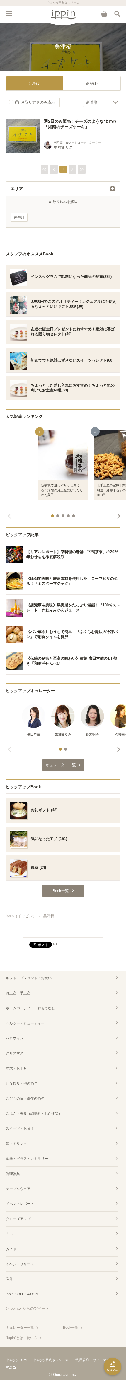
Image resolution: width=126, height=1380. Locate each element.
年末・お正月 (16, 1068)
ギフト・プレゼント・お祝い (29, 978)
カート (104, 14)
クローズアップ (18, 1219)
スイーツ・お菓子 (20, 1128)
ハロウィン (14, 1038)
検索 (117, 14)
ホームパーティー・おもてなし (30, 1008)
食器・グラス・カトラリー (27, 1159)
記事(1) (34, 83)
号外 (9, 1279)
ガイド (11, 1249)
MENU (9, 14)
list (55, 944)
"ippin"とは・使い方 (21, 1338)
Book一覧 (70, 1328)
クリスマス (14, 1053)
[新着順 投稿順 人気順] (101, 102)
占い (9, 1234)
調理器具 (13, 1174)
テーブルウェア (18, 1189)
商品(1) (92, 83)
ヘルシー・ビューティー (25, 1023)
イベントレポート (20, 1204)
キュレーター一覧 (20, 1328)
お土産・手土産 (18, 993)
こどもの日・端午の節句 (25, 1099)
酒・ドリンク (16, 1144)
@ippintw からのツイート (27, 1308)
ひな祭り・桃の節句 (22, 1083)
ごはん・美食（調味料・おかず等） (34, 1113)
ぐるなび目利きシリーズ (50, 1360)
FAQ (9, 1367)
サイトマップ (103, 1360)
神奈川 (19, 218)
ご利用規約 (81, 1360)
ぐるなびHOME (17, 1360)
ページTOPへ (63, 930)
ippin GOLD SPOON (22, 1294)
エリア (17, 188)
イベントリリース (20, 1264)
